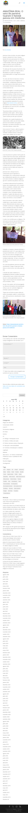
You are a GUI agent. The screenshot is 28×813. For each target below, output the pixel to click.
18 (7, 410)
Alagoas (8, 469)
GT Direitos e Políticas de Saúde (10, 441)
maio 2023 (5, 645)
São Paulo (10, 490)
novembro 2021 (7, 687)
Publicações (6, 458)
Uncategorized (6, 463)
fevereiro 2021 (6, 707)
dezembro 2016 (6, 785)
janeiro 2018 (6, 769)
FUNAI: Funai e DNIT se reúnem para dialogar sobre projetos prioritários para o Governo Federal (12, 538)
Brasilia (17, 472)
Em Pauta (5, 431)
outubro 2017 (6, 776)
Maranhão (5, 476)
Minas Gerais (6, 479)
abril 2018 (5, 762)
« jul (4, 416)
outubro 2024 (6, 620)
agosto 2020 (6, 721)
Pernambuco (14, 481)
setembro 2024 (6, 622)
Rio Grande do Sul (17, 486)
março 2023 (6, 650)
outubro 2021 (6, 689)
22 (19, 410)
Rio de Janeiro (14, 483)
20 (13, 410)
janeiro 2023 (6, 655)
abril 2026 (5, 584)
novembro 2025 (7, 595)
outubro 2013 (6, 792)
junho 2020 (5, 726)
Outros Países (13, 479)
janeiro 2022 (6, 682)
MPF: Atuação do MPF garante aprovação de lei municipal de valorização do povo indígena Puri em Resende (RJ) (14, 528)
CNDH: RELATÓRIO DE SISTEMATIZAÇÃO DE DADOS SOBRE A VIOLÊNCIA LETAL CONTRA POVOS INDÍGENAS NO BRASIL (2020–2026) (14, 507)
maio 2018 (5, 760)
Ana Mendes (8, 50)
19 (10, 410)
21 (16, 410)
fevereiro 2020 (6, 735)
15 (19, 408)
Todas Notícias (6, 493)
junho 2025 (5, 606)
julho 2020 (5, 723)
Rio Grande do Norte (7, 486)
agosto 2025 (6, 602)
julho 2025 (5, 604)
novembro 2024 (7, 618)
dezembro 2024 (6, 616)
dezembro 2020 (6, 712)
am (12, 469)
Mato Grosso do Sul (20, 476)
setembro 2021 (6, 691)
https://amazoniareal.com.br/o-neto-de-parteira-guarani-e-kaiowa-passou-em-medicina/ (13, 325)
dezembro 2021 (6, 684)
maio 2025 (5, 609)
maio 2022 (5, 673)
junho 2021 (5, 698)
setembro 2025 (6, 600)
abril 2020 (5, 730)
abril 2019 (5, 742)
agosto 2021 (6, 694)
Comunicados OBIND (8, 425)
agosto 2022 (6, 666)
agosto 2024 (6, 625)
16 (23, 408)
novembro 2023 (7, 632)
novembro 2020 (7, 714)
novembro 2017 (7, 774)
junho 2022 (5, 671)
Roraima (11, 488)
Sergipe (5, 490)
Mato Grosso (12, 476)
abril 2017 (5, 783)
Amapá (16, 469)
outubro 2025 (6, 597)
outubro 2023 (6, 634)
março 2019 (6, 744)
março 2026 (6, 586)
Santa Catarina (17, 488)
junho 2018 (5, 758)
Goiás (20, 474)
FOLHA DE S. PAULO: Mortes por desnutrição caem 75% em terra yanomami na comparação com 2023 (14, 501)
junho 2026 (5, 579)
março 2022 (6, 677)
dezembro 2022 (6, 657)
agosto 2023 (6, 639)
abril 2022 (5, 675)
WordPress (18, 811)
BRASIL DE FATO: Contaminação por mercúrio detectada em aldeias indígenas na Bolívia (14, 543)
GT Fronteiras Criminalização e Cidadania (13, 447)
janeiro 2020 (6, 737)
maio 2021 (5, 700)
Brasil (13, 472)
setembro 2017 (6, 778)
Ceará (4, 474)
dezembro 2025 (6, 593)
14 (16, 408)
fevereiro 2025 (6, 613)
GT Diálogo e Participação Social (11, 438)
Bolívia (8, 472)
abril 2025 (5, 611)
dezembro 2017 (6, 772)
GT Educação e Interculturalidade (11, 445)
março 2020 (6, 733)
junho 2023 (5, 643)
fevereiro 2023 (6, 652)
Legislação (5, 450)
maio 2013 (5, 794)
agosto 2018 (6, 753)
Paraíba (5, 481)
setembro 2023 (6, 636)
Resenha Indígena (7, 461)
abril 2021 (5, 703)
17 (3, 410)
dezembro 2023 (6, 629)
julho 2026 (5, 577)
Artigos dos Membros (8, 422)
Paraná (19, 479)
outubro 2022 (6, 661)
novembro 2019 (7, 739)
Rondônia (5, 488)
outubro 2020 (6, 717)
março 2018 (6, 765)
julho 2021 (5, 696)
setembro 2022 (6, 664)
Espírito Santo (10, 474)
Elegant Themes (17, 809)
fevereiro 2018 (6, 767)
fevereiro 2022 (6, 680)
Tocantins (16, 490)
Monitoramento (8, 20)
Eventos (5, 434)
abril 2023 (5, 648)
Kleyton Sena (6, 553)
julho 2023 (5, 641)
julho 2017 (5, 781)
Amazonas (21, 469)
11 (7, 408)
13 (13, 408)
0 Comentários (7, 22)
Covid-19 (5, 427)
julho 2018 (5, 755)
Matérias (23, 20)
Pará (9, 481)
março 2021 (6, 705)
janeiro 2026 (6, 590)
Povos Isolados (6, 483)
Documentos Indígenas (8, 429)
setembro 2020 (6, 719)
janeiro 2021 (6, 710)
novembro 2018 (7, 746)
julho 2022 (5, 668)
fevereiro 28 (6, 799)
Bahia (4, 472)
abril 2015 (5, 790)
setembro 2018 (6, 751)
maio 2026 (5, 581)
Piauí (20, 481)
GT (3, 436)
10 (3, 408)
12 (10, 408)
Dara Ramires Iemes (12, 103)
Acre (4, 469)
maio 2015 (5, 788)
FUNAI (16, 474)
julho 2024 (5, 627)
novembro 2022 (7, 659)
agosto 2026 (6, 574)
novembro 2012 (7, 797)
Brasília (21, 472)
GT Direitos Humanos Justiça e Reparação (13, 443)
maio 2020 (5, 728)
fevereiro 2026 (6, 588)
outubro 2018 (6, 749)
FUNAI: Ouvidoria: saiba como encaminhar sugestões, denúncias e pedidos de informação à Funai (14, 549)
